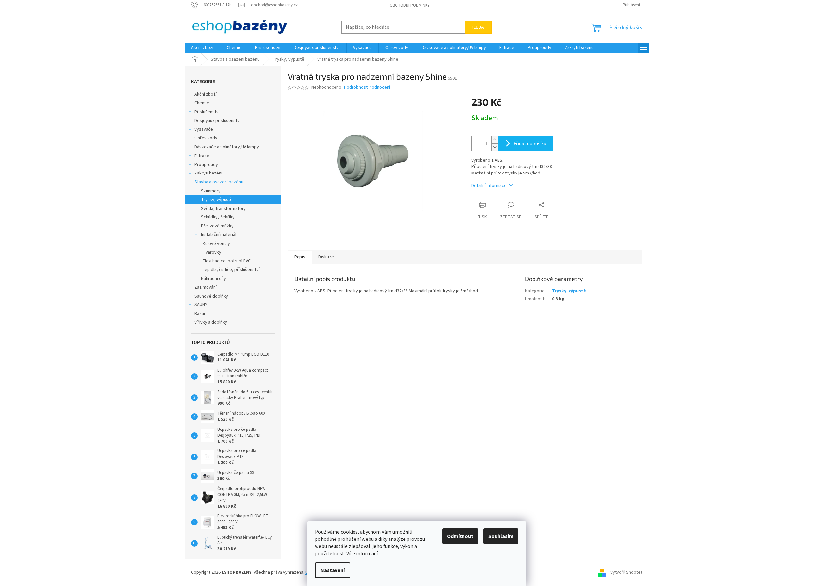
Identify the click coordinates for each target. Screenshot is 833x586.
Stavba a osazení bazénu (218, 182)
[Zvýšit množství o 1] (494, 139)
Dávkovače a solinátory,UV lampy (226, 147)
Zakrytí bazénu (209, 173)
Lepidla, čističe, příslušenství (231, 269)
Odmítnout (460, 536)
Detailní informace (489, 185)
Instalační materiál (218, 234)
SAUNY (200, 305)
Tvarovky (212, 252)
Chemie (201, 103)
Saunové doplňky (211, 296)
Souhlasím (501, 536)
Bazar (200, 313)
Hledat (478, 27)
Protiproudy (206, 164)
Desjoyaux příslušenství (217, 121)
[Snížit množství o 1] (494, 147)
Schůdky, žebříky (218, 217)
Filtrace (201, 156)
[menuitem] (202, 48)
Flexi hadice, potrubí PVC (227, 261)
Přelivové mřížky (217, 226)
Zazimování (205, 287)
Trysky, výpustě (217, 199)
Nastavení (332, 570)
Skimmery (211, 191)
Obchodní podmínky (410, 5)
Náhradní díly (213, 278)
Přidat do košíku (530, 143)
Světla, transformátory (223, 208)
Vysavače (203, 129)
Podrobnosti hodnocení (367, 87)
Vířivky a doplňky (210, 322)
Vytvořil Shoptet (626, 572)
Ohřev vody (205, 138)
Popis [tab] (299, 257)
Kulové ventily (216, 243)
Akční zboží (205, 94)
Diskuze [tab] (326, 257)
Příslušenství (207, 112)
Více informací (362, 553)
